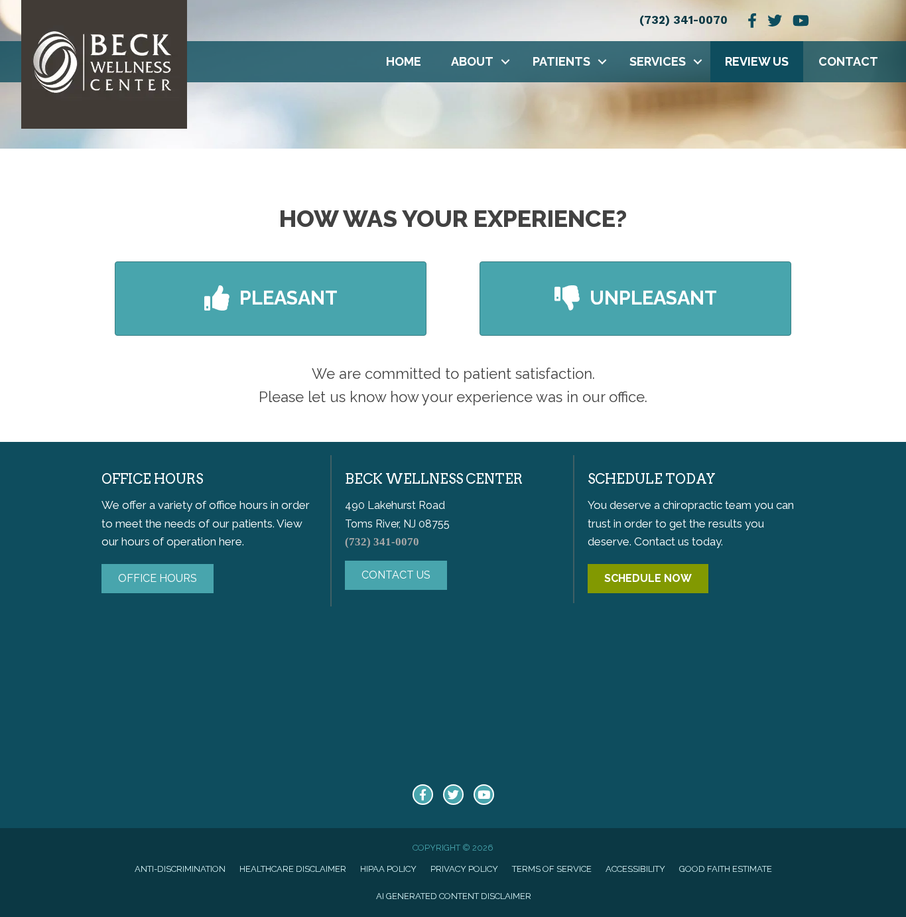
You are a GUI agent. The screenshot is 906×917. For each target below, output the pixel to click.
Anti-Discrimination (180, 869)
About (472, 61)
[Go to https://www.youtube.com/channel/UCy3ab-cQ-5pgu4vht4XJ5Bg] (484, 794)
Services (657, 61)
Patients (561, 61)
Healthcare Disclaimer (292, 869)
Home (403, 61)
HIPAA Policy (388, 869)
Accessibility (635, 869)
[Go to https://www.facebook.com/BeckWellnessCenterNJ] (423, 794)
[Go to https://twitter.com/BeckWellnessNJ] (453, 794)
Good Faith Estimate (725, 869)
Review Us (757, 61)
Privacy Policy (464, 869)
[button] (505, 61)
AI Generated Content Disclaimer (453, 896)
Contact (848, 61)
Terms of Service (552, 869)
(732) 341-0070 (683, 20)
